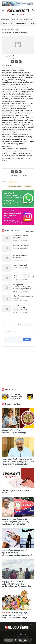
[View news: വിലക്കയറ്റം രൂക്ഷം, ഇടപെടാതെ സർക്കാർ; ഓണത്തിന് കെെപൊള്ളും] (18, 600)
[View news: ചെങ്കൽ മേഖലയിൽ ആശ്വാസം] (7, 238)
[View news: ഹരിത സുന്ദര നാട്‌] (7, 268)
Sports (19, 19)
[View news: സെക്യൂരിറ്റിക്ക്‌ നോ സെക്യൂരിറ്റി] (7, 258)
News (13, 19)
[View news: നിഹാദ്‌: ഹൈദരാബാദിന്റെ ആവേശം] (7, 298)
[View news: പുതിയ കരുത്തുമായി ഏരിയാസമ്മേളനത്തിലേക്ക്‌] (7, 277)
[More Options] (24, 61)
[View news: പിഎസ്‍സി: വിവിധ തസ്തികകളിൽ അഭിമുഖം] (18, 418)
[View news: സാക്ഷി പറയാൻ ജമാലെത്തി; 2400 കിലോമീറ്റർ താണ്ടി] (7, 308)
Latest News (5, 19)
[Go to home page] (18, 10)
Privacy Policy (27, 637)
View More (30, 231)
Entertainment (29, 19)
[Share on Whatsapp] (20, 61)
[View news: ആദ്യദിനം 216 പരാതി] (7, 248)
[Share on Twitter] (16, 61)
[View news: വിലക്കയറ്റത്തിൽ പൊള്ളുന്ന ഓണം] (18, 478)
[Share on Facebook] (12, 61)
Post (27, 339)
